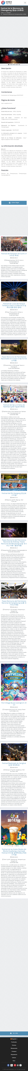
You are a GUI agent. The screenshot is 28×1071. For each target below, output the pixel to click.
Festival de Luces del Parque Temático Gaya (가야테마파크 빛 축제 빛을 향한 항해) (14, 305)
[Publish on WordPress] (17, 1065)
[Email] (20, 1065)
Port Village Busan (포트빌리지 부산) (14, 704)
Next (26, 55)
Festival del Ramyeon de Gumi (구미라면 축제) (14, 254)
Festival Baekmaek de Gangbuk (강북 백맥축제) (14, 764)
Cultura (14, 1057)
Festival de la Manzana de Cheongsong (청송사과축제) (14, 14)
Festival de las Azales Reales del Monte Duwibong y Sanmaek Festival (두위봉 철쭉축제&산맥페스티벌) (14, 852)
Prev (2, 55)
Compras (14, 1051)
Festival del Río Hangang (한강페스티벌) (14, 494)
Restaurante (14, 1048)
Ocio (14, 1060)
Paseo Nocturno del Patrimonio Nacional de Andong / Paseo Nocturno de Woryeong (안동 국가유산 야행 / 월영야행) (14, 542)
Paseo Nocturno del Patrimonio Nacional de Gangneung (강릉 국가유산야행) (14, 603)
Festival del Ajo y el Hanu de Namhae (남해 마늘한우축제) (14, 406)
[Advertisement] (14, 32)
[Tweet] (11, 1065)
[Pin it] (15, 1065)
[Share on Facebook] (8, 1065)
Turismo (14, 1045)
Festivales (8, 12)
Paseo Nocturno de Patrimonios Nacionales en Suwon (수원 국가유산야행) (14, 359)
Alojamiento (14, 1054)
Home (2, 12)
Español (14, 1039)
